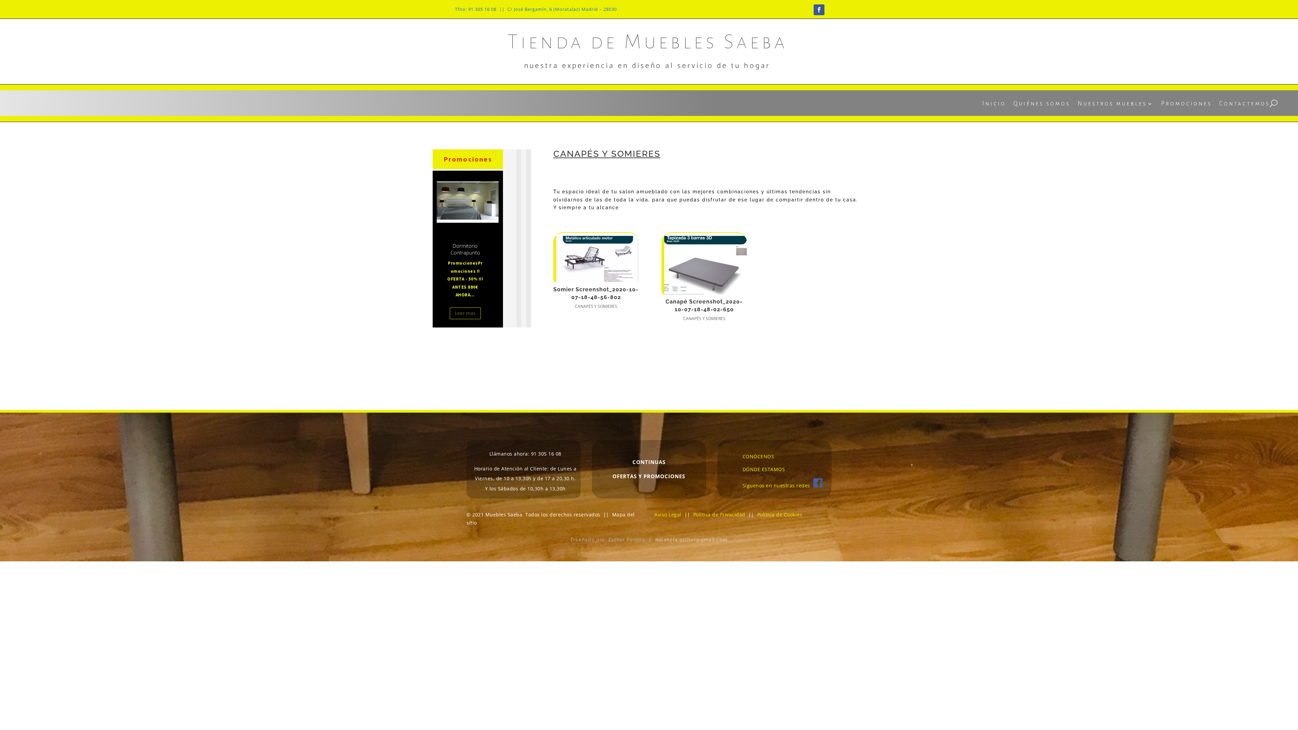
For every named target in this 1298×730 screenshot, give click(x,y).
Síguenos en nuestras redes (778, 485)
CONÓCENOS (758, 456)
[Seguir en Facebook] (819, 9)
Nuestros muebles (1112, 104)
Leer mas (465, 313)
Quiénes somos (1041, 104)
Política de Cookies (779, 514)
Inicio (994, 104)
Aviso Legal (667, 514)
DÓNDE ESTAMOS (764, 469)
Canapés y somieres (596, 306)
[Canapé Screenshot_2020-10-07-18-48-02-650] (704, 264)
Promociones (1186, 104)
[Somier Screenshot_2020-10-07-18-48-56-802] (596, 258)
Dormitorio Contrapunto (465, 249)
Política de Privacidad (719, 514)
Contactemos (1244, 104)
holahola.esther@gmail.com (691, 539)
